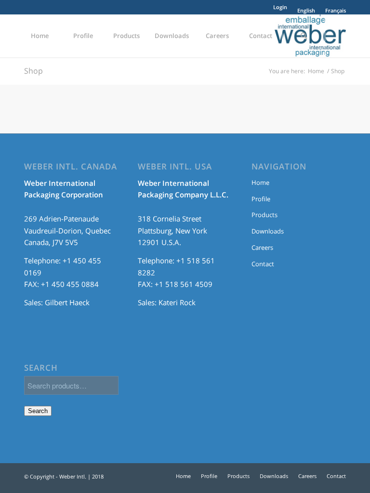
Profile (260, 199)
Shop (33, 70)
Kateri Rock (177, 302)
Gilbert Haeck (67, 302)
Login (280, 7)
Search (38, 411)
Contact (262, 263)
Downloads (267, 231)
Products (264, 214)
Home (316, 71)
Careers (262, 247)
